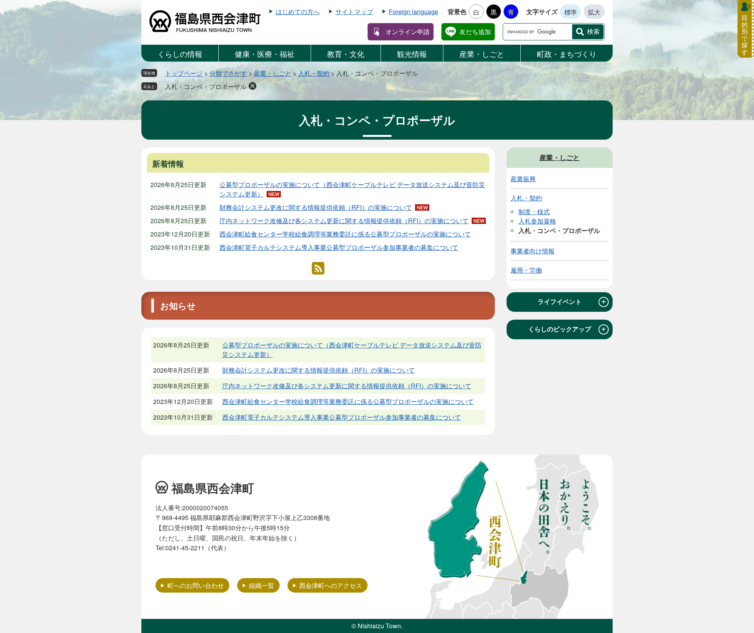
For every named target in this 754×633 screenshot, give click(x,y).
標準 (570, 11)
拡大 (594, 11)
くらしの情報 (179, 53)
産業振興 (523, 178)
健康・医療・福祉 (265, 53)
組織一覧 (261, 585)
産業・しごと (481, 53)
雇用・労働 (526, 270)
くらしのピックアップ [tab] (567, 329)
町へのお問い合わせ (195, 585)
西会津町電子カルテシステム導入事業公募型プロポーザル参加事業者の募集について (339, 247)
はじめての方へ (298, 11)
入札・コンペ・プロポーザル (206, 86)
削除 (252, 86)
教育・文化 (345, 53)
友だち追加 (475, 31)
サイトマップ (354, 11)
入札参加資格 (537, 221)
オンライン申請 (408, 31)
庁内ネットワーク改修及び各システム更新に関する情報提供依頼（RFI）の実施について (344, 220)
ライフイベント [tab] (572, 301)
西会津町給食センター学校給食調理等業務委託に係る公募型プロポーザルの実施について (345, 233)
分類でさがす (228, 73)
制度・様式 (534, 211)
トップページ (184, 73)
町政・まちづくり (567, 53)
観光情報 (412, 53)
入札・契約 (313, 73)
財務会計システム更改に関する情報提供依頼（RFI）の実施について (316, 207)
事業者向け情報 (533, 250)
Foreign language (413, 11)
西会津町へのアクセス (330, 585)
